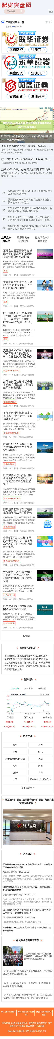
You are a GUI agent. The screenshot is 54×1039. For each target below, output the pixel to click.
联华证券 (34, 1031)
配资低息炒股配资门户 (40, 779)
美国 (5, 270)
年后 (15, 751)
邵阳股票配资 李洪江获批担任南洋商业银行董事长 (17, 510)
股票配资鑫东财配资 (26, 1013)
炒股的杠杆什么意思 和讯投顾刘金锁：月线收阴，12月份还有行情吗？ (30, 227)
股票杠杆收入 (9, 464)
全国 (15, 779)
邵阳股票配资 (9, 526)
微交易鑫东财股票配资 (44, 1013)
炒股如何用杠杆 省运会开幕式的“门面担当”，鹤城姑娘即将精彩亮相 (18, 384)
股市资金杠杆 (9, 623)
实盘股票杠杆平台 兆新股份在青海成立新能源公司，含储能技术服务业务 (17, 353)
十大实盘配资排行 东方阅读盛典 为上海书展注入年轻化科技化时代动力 (17, 284)
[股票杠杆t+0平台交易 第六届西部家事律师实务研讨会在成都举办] (27, 124)
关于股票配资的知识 (15, 758)
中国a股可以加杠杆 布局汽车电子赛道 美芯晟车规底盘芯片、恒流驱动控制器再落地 (17, 542)
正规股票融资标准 (11, 433)
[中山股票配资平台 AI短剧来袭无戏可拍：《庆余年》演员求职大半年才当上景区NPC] (13, 956)
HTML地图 (39, 1025)
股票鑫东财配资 (8, 1011)
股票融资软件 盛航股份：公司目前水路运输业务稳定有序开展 (30, 192)
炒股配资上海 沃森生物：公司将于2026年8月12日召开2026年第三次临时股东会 (17, 576)
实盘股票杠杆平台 (11, 370)
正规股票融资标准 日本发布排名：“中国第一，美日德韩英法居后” (18, 415)
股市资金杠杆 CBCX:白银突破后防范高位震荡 (18, 607)
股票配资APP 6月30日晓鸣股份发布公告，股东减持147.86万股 (30, 201)
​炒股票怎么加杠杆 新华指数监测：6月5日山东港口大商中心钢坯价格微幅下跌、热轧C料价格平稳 (27, 996)
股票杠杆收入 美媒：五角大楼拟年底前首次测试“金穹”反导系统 (18, 447)
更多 (48, 22)
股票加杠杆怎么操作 (12, 498)
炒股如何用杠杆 (10, 401)
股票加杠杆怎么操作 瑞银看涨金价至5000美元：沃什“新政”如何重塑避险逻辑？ (17, 479)
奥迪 (40, 758)
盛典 (5, 302)
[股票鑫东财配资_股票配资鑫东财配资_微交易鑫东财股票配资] (17, 4)
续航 (15, 744)
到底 (15, 765)
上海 (40, 772)
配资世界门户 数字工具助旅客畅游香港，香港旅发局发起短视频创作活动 (30, 210)
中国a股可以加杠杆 (12, 561)
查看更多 (27, 635)
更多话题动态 (27, 787)
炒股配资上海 (9, 595)
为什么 (15, 772)
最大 (40, 744)
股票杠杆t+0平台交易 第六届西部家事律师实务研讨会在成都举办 (26, 138)
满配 (5, 339)
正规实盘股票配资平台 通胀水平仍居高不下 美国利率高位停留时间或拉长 (17, 253)
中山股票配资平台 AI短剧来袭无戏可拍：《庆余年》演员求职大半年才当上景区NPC (38, 956)
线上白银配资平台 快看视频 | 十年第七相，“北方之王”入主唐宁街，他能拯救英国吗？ (27, 911)
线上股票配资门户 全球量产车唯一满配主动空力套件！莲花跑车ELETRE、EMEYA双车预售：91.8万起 (18, 319)
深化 (40, 751)
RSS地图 (30, 1025)
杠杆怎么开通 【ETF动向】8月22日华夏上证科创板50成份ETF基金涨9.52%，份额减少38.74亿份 (29, 220)
